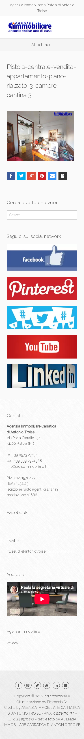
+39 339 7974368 (28, 461)
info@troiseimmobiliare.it (26, 466)
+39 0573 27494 (25, 455)
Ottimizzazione (28, 702)
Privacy (12, 643)
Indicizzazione (55, 696)
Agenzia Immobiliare (23, 631)
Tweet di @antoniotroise (26, 551)
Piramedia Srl (57, 702)
